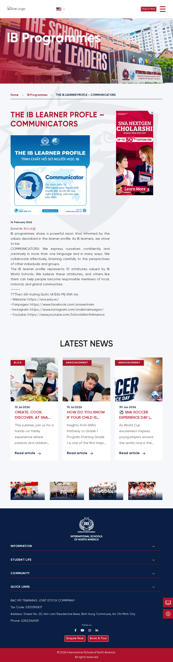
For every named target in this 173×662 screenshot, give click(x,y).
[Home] (30, 9)
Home (15, 95)
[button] (61, 9)
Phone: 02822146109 (25, 621)
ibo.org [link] (29, 228)
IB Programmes (37, 95)
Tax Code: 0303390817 (26, 607)
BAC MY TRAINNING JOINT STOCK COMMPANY (43, 600)
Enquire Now (148, 9)
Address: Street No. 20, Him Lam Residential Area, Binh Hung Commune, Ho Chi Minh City (73, 614)
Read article (25, 453)
